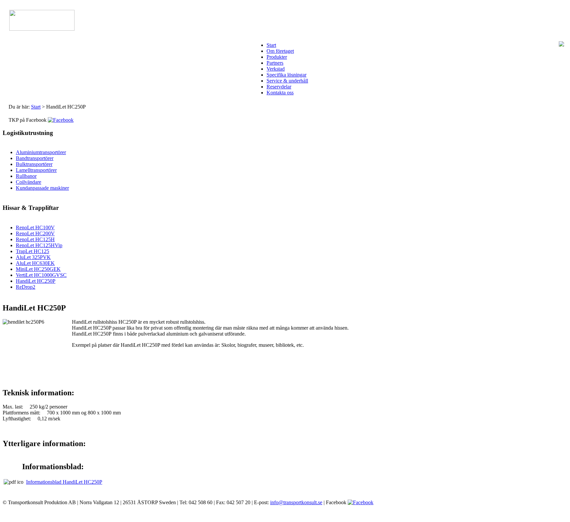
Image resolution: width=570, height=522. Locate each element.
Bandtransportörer (34, 158)
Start (271, 45)
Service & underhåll (287, 80)
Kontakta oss (280, 92)
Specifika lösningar (286, 75)
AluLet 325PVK (33, 257)
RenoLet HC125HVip (39, 245)
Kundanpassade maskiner (42, 188)
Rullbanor (26, 176)
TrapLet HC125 (32, 251)
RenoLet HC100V (35, 227)
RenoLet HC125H (35, 239)
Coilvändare (28, 182)
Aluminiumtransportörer (41, 152)
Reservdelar (279, 86)
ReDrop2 (25, 287)
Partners (275, 63)
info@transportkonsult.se (296, 502)
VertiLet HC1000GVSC (41, 275)
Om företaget (280, 51)
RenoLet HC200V (35, 233)
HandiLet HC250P (35, 281)
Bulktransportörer (34, 164)
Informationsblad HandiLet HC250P (64, 482)
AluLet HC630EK (35, 263)
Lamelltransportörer (36, 170)
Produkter (277, 57)
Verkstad (276, 69)
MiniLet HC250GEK (38, 269)
